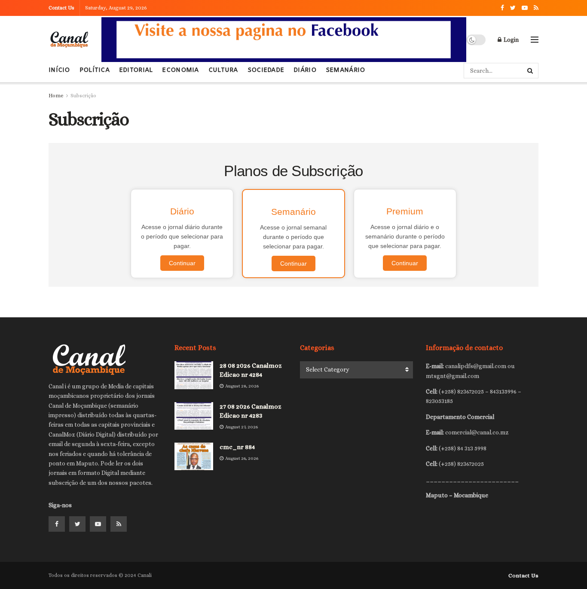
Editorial (136, 70)
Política (94, 70)
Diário (305, 70)
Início (59, 70)
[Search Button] (530, 70)
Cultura (223, 70)
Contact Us (61, 8)
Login (510, 39)
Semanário (345, 70)
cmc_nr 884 (237, 447)
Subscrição (83, 96)
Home (56, 96)
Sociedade (266, 70)
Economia (180, 70)
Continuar (182, 263)
